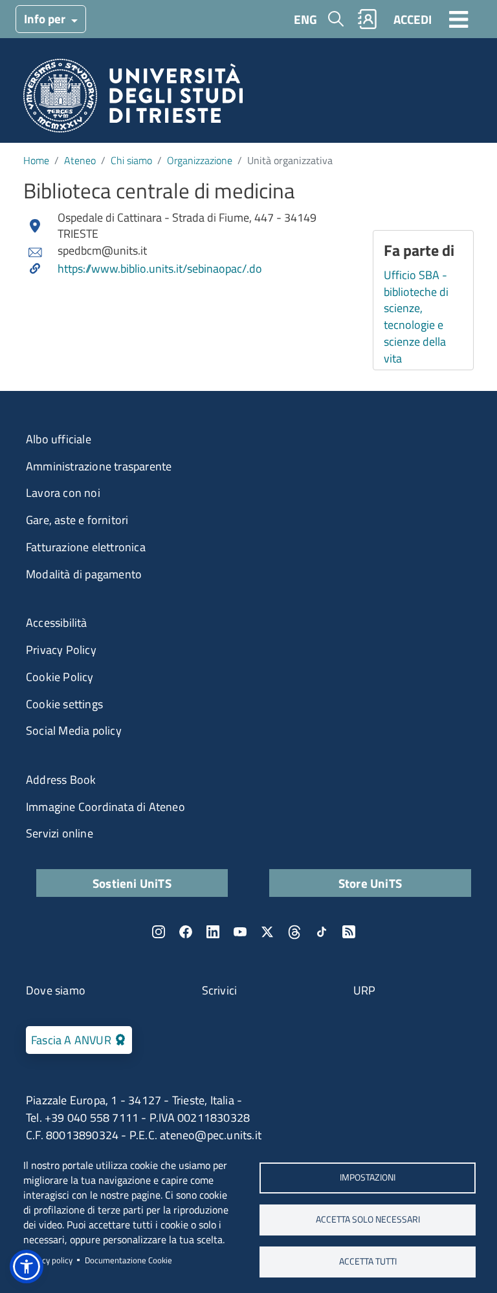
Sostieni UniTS (132, 883)
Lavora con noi (63, 492)
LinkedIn (212, 931)
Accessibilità (56, 622)
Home (36, 160)
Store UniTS (370, 883)
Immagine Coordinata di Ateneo (105, 806)
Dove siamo (55, 990)
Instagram (158, 931)
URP (364, 990)
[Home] (133, 100)
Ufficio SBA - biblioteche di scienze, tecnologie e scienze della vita (416, 316)
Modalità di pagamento (84, 574)
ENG (305, 19)
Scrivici (219, 990)
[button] (26, 1266)
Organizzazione (199, 160)
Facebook (185, 931)
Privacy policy (47, 1260)
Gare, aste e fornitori (77, 520)
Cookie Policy (60, 677)
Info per (46, 18)
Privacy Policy (61, 649)
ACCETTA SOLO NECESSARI (368, 1219)
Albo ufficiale (58, 439)
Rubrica (367, 19)
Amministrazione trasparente (98, 466)
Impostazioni (367, 1177)
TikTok (321, 931)
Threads (294, 931)
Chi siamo (131, 160)
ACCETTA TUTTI (368, 1261)
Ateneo (80, 160)
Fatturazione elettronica (86, 547)
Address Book (61, 779)
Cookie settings (64, 704)
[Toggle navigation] (459, 18)
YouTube (240, 931)
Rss (348, 931)
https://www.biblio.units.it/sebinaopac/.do (160, 268)
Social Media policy (74, 730)
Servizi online (59, 833)
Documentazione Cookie (128, 1260)
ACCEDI (412, 19)
